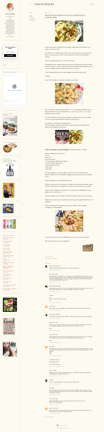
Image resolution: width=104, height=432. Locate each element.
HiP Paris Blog (6, 244)
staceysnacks (15, 105)
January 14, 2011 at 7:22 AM (54, 342)
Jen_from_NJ (52, 408)
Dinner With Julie (7, 274)
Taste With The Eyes (8, 237)
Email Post (50, 256)
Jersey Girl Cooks (53, 266)
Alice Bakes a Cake (7, 252)
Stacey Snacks (44, 4)
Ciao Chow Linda (53, 314)
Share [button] (30, 12)
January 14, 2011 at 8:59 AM (54, 366)
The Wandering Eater (8, 271)
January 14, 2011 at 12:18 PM (54, 384)
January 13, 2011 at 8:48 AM (54, 270)
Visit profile (10, 36)
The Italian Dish (53, 359)
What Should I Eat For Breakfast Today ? (8, 266)
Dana (50, 388)
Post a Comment (49, 416)
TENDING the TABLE (8, 262)
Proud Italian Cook (53, 286)
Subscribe (10, 55)
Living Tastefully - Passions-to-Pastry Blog (9, 289)
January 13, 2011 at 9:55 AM (54, 302)
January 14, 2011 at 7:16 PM (54, 404)
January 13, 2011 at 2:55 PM (54, 318)
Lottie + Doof (6, 248)
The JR (51, 306)
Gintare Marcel (66, 427)
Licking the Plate (7, 281)
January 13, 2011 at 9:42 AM (54, 291)
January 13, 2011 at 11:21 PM (54, 330)
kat (50, 380)
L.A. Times (85, 111)
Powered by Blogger (63, 425)
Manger (5, 259)
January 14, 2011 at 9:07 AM (54, 375)
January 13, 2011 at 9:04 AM (54, 282)
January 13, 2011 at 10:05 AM (55, 310)
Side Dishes (32, 18)
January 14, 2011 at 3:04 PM (55, 394)
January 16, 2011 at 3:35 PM (54, 413)
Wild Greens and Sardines (9, 285)
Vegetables (32, 20)
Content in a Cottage (8, 255)
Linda (50, 346)
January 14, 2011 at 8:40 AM (55, 355)
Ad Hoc (72, 109)
